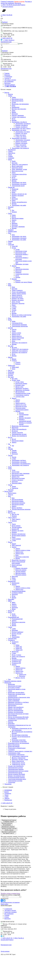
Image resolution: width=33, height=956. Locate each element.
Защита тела (15, 476)
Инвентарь (15, 651)
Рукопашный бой (13, 617)
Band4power (12, 149)
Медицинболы (20, 391)
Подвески (15, 431)
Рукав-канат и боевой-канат (17, 748)
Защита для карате (21, 141)
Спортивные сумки (14, 753)
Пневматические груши (22, 393)
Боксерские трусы (17, 99)
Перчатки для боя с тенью (20, 759)
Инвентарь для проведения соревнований (16, 694)
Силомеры (11, 749)
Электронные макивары (19, 324)
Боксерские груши (21, 251)
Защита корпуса (17, 336)
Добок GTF (19, 650)
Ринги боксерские (13, 744)
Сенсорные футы (17, 323)
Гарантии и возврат (10, 912)
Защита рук (19, 673)
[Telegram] (4, 900)
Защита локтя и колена (19, 293)
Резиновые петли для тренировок (18, 743)
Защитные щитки (17, 167)
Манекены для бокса (21, 388)
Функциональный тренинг (16, 777)
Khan (9, 285)
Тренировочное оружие (19, 434)
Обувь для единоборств (19, 429)
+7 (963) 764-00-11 (8, 40)
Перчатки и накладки (22, 557)
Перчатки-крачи (20, 408)
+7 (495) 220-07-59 (6, 38)
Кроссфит (11, 599)
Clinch (10, 154)
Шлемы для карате (25, 418)
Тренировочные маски (15, 772)
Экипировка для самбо (19, 205)
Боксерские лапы (20, 252)
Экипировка (16, 637)
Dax (9, 208)
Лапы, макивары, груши (19, 169)
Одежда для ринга (17, 480)
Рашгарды (15, 488)
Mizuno (10, 357)
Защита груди (16, 334)
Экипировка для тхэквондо (20, 465)
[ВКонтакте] (2, 900)
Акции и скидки (19, 1)
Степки (14, 176)
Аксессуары (15, 472)
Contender (11, 158)
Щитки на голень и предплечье (21, 315)
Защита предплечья (18, 337)
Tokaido (10, 449)
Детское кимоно (17, 527)
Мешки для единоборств (15, 707)
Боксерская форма (17, 499)
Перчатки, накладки (18, 303)
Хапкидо (14, 179)
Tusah (10, 467)
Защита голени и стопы (22, 550)
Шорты (14, 635)
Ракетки (10, 722)
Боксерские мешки (17, 218)
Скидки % (7, 78)
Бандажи (14, 163)
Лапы (13, 110)
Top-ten (10, 455)
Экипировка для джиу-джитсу (21, 128)
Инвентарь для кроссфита (16, 692)
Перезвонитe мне (6, 42)
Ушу (9, 679)
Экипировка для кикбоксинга (21, 463)
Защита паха (19, 552)
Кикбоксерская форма (18, 591)
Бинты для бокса (17, 507)
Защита (14, 190)
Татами (14, 310)
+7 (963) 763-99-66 (7, 5)
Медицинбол (12, 705)
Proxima (10, 375)
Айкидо (10, 494)
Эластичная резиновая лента (17, 779)
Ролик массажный (13, 746)
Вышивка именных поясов (12, 681)
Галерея (6, 915)
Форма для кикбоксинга (19, 202)
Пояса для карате (20, 145)
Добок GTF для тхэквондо (20, 349)
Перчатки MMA (17, 483)
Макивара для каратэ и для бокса (18, 702)
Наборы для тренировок (15, 712)
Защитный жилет (17, 297)
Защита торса (19, 553)
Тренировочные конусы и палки (18, 771)
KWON (10, 328)
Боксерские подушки (14, 686)
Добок (14, 331)
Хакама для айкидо (21, 127)
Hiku (9, 284)
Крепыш (10, 489)
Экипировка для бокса (19, 460)
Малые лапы (19, 387)
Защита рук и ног (20, 404)
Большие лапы (19, 385)
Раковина (18, 272)
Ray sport (11, 377)
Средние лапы (19, 396)
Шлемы (14, 120)
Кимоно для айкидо (21, 125)
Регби (10, 612)
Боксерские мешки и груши (16, 689)
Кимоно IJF (15, 529)
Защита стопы (16, 339)
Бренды (6, 92)
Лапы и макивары (13, 700)
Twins (10, 468)
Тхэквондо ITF (16, 663)
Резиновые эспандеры (19, 740)
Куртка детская (16, 633)
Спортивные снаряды (22, 395)
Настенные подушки (18, 478)
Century (10, 151)
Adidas (10, 96)
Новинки (7, 75)
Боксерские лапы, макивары (20, 473)
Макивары (15, 427)
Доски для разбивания (19, 292)
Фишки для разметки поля (16, 776)
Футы (13, 118)
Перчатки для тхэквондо (19, 342)
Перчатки (15, 114)
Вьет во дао (11, 512)
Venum (10, 485)
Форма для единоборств (19, 436)
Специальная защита (21, 409)
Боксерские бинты (17, 100)
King (9, 318)
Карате (10, 542)
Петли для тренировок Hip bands (18, 717)
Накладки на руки (17, 171)
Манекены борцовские (15, 704)
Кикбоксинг (15, 107)
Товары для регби (17, 432)
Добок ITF (18, 648)
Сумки (14, 308)
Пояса (13, 172)
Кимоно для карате (21, 143)
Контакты (18, 3)
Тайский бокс (12, 638)
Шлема (17, 558)
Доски (10, 691)
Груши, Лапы (16, 380)
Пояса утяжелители (18, 761)
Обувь (14, 197)
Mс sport (10, 346)
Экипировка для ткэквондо (20, 148)
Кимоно (14, 212)
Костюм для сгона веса (19, 109)
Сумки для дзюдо (20, 136)
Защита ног (19, 669)
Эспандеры (11, 782)
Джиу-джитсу (12, 517)
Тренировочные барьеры (16, 769)
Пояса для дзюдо (20, 135)
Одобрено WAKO (17, 592)
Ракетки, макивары (18, 115)
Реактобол (11, 723)
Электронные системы (15, 780)
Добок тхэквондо (17, 290)
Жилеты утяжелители (18, 758)
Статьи (6, 917)
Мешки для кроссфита (15, 709)
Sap (9, 444)
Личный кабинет (9, 84)
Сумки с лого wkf (20, 146)
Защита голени (16, 333)
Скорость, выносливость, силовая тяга (20, 751)
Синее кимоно (16, 539)
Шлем (13, 609)
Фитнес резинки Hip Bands (16, 774)
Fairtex (10, 213)
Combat (10, 156)
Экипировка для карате (19, 138)
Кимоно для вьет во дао (19, 194)
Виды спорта (8, 491)
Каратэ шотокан (17, 565)
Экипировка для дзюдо (19, 130)
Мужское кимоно (20, 574)
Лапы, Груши (16, 302)
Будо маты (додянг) (14, 687)
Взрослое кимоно (20, 570)
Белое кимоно (16, 525)
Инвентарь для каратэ (18, 560)
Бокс (9, 496)
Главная (3, 1)
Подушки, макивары (18, 226)
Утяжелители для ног (18, 762)
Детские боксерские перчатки (21, 509)
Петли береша (12, 715)
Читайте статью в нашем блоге (11, 893)
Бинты (14, 216)
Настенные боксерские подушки (18, 713)
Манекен (14, 223)
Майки (14, 112)
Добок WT (18, 646)
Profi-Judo (11, 372)
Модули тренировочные (15, 710)
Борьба (10, 511)
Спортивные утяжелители (16, 754)
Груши (14, 102)
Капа (17, 555)
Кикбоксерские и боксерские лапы (19, 697)
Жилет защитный (17, 166)
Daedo (10, 159)
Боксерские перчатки (22, 269)
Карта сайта (4, 904)
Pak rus (10, 370)
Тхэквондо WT (16, 661)
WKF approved (16, 545)
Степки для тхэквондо (19, 117)
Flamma (10, 241)
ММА (10, 601)
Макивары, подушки (21, 264)
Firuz (9, 233)
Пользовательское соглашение (10, 902)
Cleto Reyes (11, 153)
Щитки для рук (20, 677)
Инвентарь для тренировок (20, 104)
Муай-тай (11, 610)
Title (9, 447)
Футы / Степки (16, 655)
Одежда (14, 360)
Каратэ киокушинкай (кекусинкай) (18, 562)
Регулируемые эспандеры (20, 735)
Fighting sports (12, 231)
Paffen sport (11, 365)
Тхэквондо (11, 640)
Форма (14, 624)
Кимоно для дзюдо (21, 133)
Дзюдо (10, 522)
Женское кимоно (20, 573)
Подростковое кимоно (19, 535)
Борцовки (15, 630)
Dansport (10, 207)
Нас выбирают (9, 3)
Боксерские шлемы (18, 475)
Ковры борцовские (14, 699)
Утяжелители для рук (18, 764)
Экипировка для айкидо (19, 122)
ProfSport (11, 373)
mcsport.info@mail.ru (19, 5)
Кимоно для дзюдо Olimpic (23, 282)
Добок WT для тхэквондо (20, 164)
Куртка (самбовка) (17, 632)
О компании (10, 1)
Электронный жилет (18, 185)
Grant (9, 243)
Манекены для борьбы (22, 390)
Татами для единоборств (15, 766)
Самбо (10, 627)
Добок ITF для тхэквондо (20, 351)
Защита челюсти (17, 295)
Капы (13, 105)
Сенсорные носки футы (19, 174)
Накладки (18, 270)
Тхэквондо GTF (17, 659)
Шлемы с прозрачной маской (25, 420)
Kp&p (10, 319)
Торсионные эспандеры (19, 741)
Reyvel (10, 437)
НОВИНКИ (8, 790)
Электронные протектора (20, 326)
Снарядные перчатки (22, 274)
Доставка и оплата (10, 80)
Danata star (11, 187)
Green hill (11, 244)
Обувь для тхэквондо (18, 656)
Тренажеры (7, 784)
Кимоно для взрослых (18, 534)
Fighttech (10, 230)
